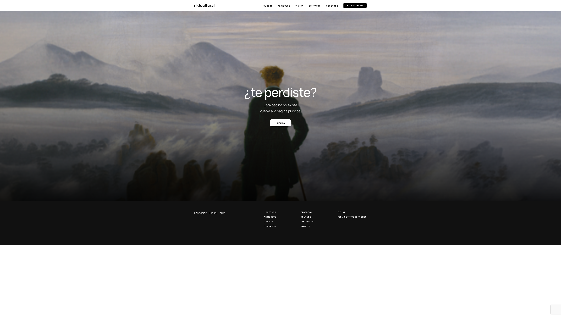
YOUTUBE (306, 217)
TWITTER (305, 226)
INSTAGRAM (307, 221)
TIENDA (342, 212)
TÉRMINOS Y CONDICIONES (352, 217)
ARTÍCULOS (270, 217)
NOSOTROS (270, 212)
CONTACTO (270, 226)
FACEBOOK (306, 212)
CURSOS (268, 221)
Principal (280, 122)
